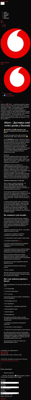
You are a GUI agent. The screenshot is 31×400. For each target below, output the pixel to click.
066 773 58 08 (4, 353)
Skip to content (4, 1)
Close (2, 22)
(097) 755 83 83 (10, 95)
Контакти (6, 18)
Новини (6, 15)
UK (2, 20)
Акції (5, 12)
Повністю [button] (6, 155)
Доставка (6, 13)
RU (5, 25)
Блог (5, 16)
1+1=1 (20, 240)
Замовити (3, 398)
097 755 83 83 (4, 352)
